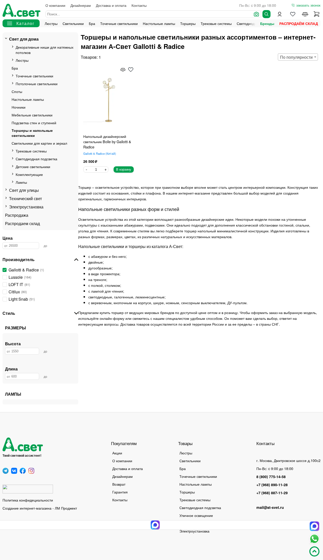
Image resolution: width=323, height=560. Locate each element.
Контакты (139, 5)
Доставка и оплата (111, 5)
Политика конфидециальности (28, 500)
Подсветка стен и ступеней (34, 122)
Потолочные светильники (37, 83)
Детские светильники (33, 166)
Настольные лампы (159, 23)
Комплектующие (29, 174)
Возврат (118, 484)
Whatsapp (314, 539)
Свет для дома (24, 39)
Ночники (18, 107)
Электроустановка (26, 207)
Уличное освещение (196, 515)
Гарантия (120, 491)
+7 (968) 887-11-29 (272, 492)
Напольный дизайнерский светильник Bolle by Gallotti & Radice (107, 141)
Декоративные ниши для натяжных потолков (44, 49)
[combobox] (298, 56)
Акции (117, 452)
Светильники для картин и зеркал (39, 143)
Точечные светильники (119, 23)
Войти (280, 14)
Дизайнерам (80, 5)
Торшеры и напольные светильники (32, 133)
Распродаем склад (22, 223)
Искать (266, 14)
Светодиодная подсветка (36, 158)
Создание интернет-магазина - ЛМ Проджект (40, 508)
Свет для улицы (24, 190)
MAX (314, 526)
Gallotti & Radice (99, 153)
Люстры (51, 23)
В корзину (123, 169)
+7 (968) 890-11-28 (272, 484)
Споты (17, 91)
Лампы (21, 182)
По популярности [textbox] (296, 57)
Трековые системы (216, 23)
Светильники (73, 23)
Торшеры (188, 23)
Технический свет (25, 198)
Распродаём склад (298, 23)
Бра (92, 23)
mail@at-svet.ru (270, 507)
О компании (55, 5)
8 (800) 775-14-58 (271, 476)
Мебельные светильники (32, 114)
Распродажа (16, 215)
